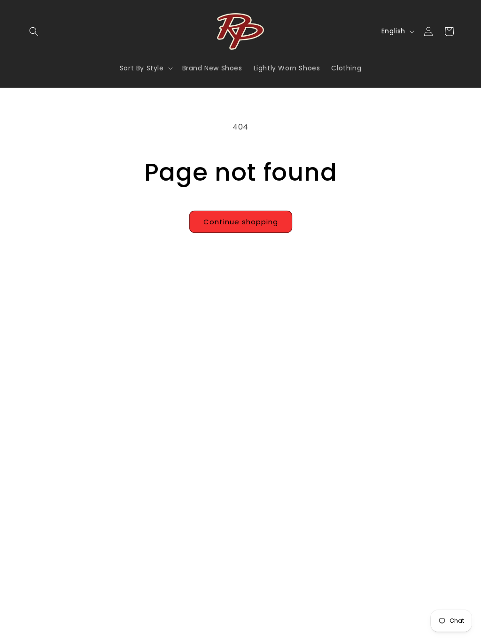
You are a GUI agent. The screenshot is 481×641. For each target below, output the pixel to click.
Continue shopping (240, 222)
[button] (33, 31)
